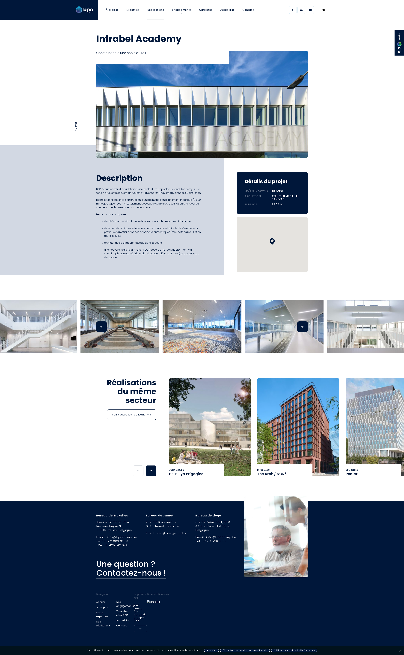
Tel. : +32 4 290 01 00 (210, 541)
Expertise (133, 10)
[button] (272, 241)
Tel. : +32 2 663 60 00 (112, 541)
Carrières (205, 10)
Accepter (211, 650)
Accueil (100, 602)
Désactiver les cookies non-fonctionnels (245, 650)
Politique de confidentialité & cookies (294, 650)
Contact (248, 10)
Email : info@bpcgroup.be (116, 537)
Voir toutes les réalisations (130, 414)
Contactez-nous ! (131, 572)
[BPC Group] (87, 10)
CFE (399, 35)
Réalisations (155, 10)
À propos (112, 10)
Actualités (227, 10)
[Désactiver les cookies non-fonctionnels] (400, 650)
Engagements (181, 10)
